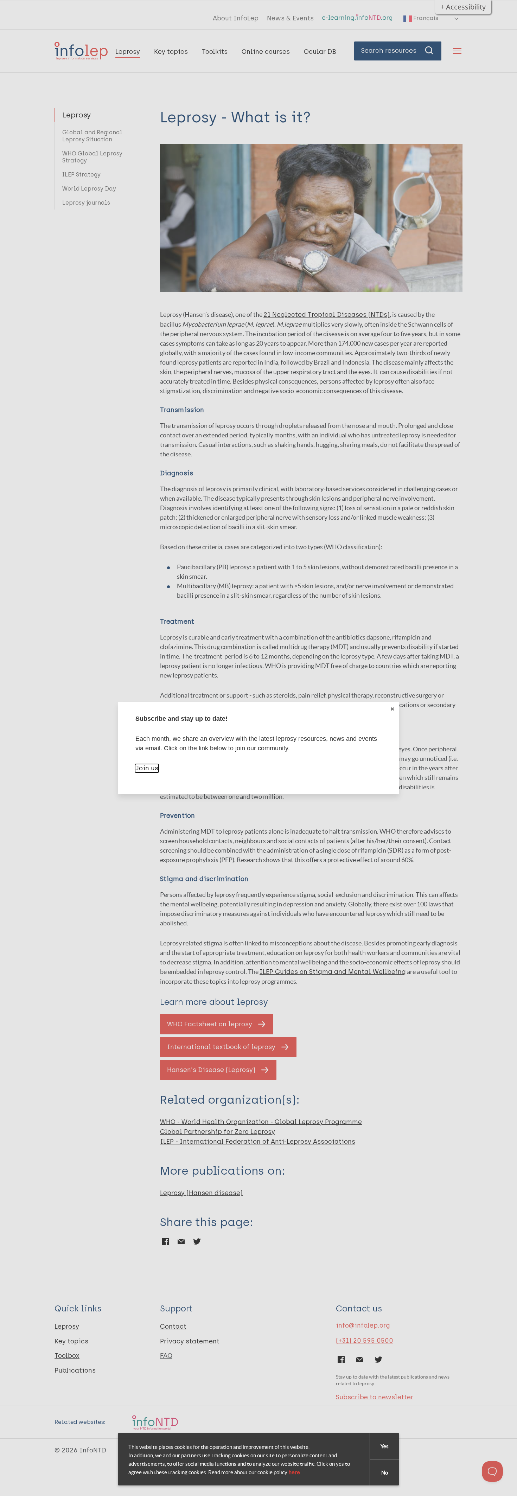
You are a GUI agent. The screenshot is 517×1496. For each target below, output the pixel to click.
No (384, 1473)
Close (392, 708)
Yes (385, 1446)
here (294, 1472)
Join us (146, 768)
